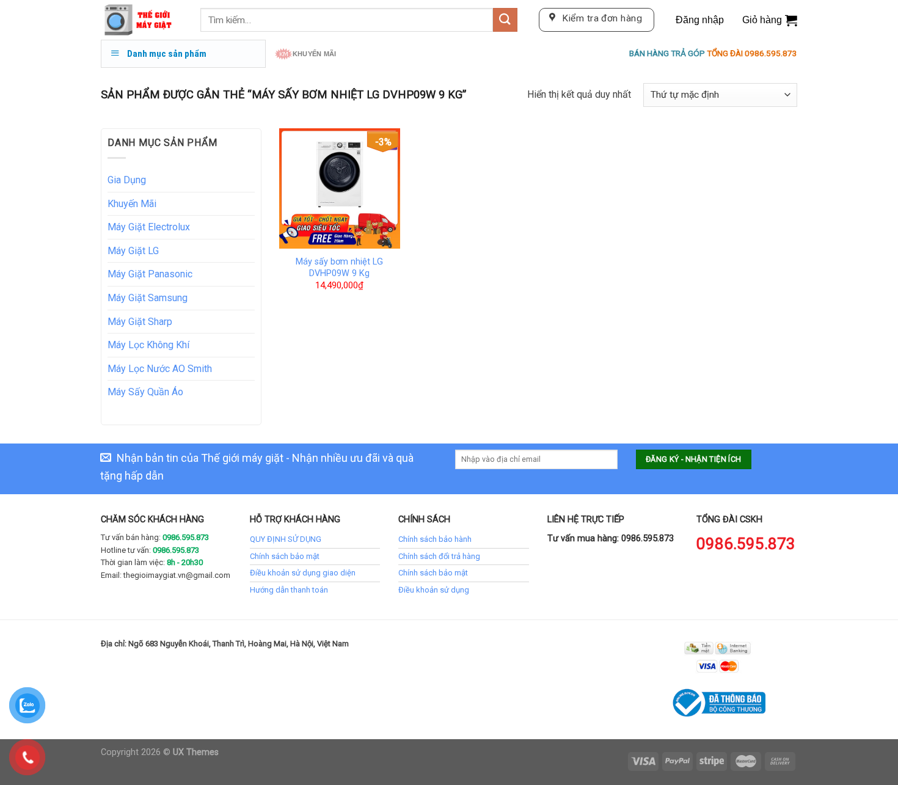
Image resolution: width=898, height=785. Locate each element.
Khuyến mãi (314, 53)
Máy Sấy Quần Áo (145, 392)
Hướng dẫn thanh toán (289, 589)
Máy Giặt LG (133, 251)
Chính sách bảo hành (435, 539)
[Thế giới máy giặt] (141, 20)
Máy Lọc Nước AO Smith (160, 368)
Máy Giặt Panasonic (150, 274)
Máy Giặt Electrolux (149, 227)
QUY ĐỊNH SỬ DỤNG (285, 539)
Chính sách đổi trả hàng (439, 556)
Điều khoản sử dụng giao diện (303, 572)
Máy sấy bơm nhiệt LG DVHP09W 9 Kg (339, 268)
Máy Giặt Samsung (148, 298)
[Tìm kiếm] (505, 20)
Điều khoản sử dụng (433, 589)
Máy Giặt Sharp (140, 321)
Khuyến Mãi (132, 204)
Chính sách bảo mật (284, 556)
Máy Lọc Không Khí (148, 345)
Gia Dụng (127, 180)
